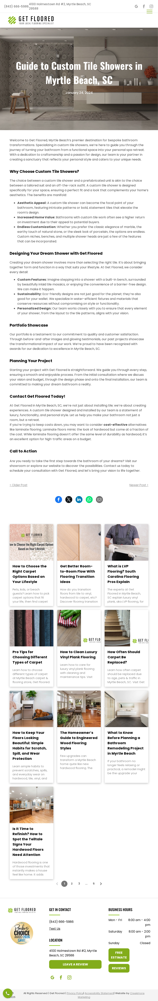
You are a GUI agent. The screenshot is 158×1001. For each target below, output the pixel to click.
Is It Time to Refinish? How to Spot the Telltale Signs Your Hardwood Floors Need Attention (28, 841)
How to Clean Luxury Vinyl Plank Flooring (78, 654)
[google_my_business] (136, 7)
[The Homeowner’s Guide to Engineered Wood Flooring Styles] (79, 709)
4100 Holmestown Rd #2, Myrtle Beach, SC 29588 (73, 953)
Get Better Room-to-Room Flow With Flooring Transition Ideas (77, 574)
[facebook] (144, 7)
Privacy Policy (75, 993)
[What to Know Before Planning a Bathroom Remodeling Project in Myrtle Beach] (126, 709)
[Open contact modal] (8, 993)
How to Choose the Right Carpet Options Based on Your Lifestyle (30, 574)
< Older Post (18, 485)
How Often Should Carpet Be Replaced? (124, 657)
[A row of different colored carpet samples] (31, 628)
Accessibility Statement (99, 993)
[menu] (150, 12)
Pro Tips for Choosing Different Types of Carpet (30, 657)
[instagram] (69, 978)
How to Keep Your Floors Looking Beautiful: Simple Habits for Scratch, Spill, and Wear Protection (30, 745)
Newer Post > (138, 485)
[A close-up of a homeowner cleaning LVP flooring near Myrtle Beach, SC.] (79, 628)
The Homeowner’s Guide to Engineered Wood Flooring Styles (78, 740)
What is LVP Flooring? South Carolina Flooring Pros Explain (123, 574)
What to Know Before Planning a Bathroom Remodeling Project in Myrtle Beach (126, 743)
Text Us (54, 928)
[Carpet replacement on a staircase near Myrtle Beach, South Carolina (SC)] (126, 628)
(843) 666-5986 (61, 922)
